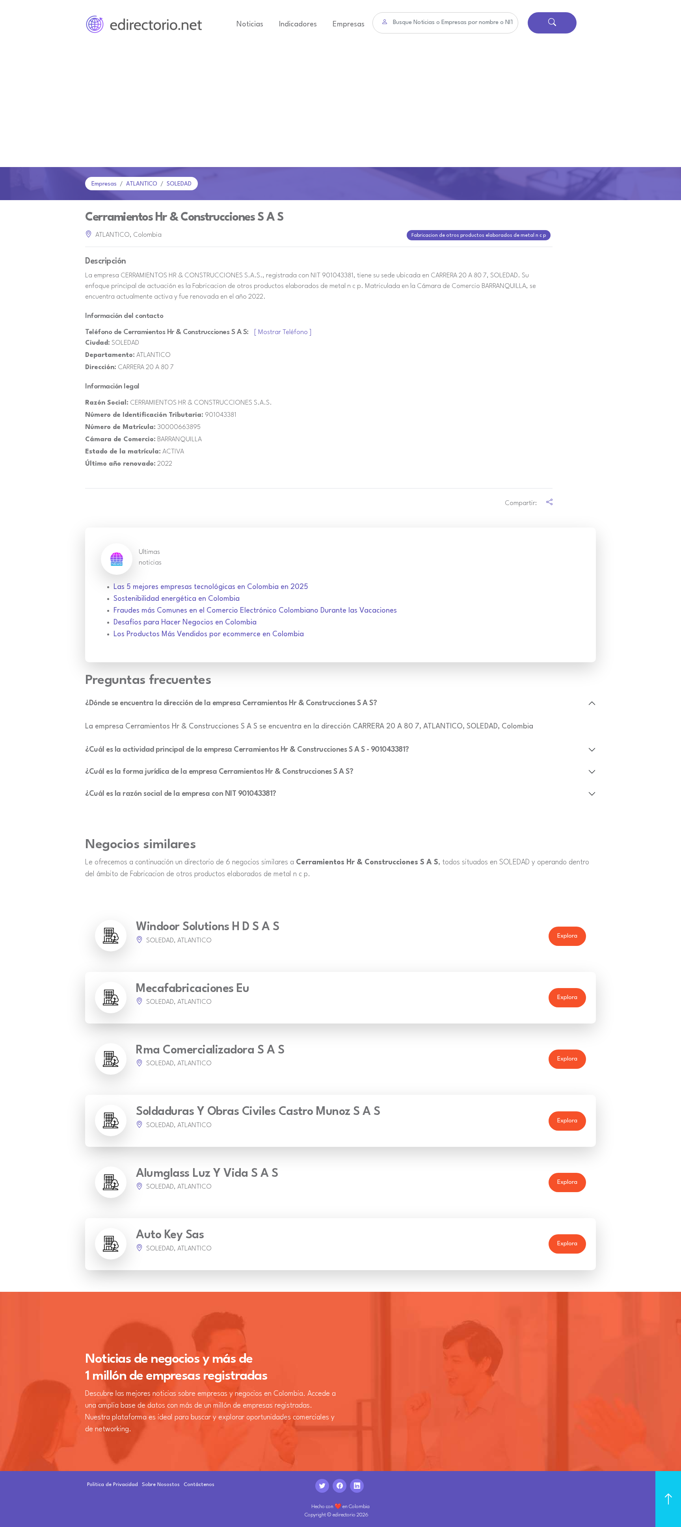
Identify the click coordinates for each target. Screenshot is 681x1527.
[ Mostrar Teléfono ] (283, 332)
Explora (567, 936)
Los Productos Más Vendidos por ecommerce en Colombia (209, 634)
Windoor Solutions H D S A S (207, 927)
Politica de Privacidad (112, 1484)
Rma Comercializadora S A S (210, 1050)
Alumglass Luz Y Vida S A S (207, 1174)
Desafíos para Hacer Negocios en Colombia (185, 622)
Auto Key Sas (170, 1235)
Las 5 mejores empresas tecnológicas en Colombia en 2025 (211, 587)
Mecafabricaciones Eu (192, 989)
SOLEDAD (179, 184)
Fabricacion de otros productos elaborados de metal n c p (478, 235)
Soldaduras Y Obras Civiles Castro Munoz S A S (258, 1112)
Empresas (349, 24)
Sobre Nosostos (161, 1484)
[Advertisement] (340, 108)
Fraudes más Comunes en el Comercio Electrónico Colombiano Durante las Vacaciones (255, 610)
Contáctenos (199, 1484)
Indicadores (298, 24)
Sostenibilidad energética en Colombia (177, 598)
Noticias (249, 24)
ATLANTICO (141, 184)
